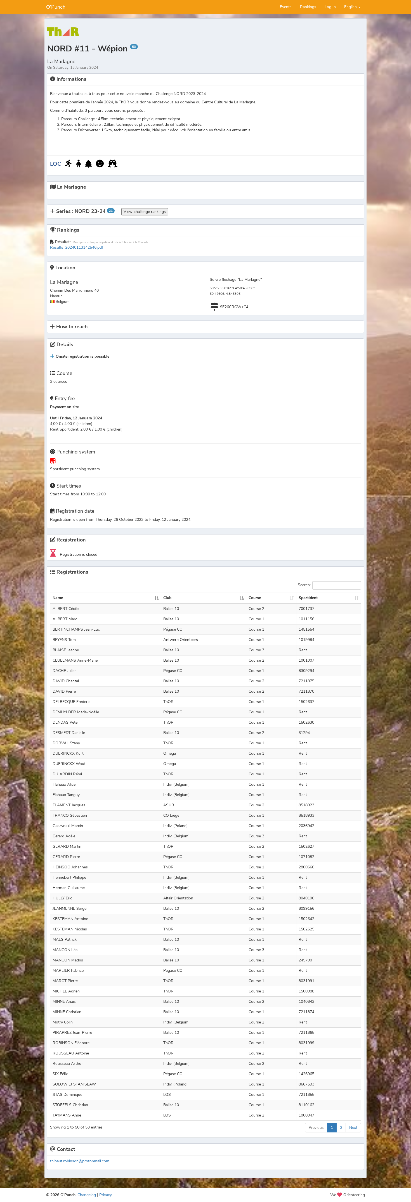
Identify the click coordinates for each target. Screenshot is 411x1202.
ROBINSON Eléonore (71, 1043)
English (351, 6)
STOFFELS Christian (70, 1105)
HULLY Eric (62, 898)
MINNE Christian (67, 1012)
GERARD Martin (67, 846)
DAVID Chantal (66, 681)
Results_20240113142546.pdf (76, 247)
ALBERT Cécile (66, 608)
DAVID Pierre (64, 691)
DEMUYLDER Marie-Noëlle (76, 712)
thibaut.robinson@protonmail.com (79, 1161)
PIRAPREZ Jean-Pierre (72, 1032)
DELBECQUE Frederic (71, 701)
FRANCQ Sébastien (70, 815)
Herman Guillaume (69, 887)
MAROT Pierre (65, 981)
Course (255, 597)
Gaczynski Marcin (68, 825)
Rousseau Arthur (68, 1063)
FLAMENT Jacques (69, 805)
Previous (316, 1127)
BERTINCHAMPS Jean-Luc (76, 629)
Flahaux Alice (64, 784)
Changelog (86, 1195)
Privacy (105, 1195)
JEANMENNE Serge (69, 908)
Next (353, 1127)
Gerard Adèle (64, 836)
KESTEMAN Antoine (70, 918)
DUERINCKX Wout (69, 763)
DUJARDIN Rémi (67, 774)
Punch (55, 7)
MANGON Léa (65, 949)
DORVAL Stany (66, 743)
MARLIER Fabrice (68, 970)
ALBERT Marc (65, 619)
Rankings (308, 6)
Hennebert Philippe (69, 877)
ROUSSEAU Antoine (71, 1053)
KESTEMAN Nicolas (70, 929)
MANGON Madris (68, 960)
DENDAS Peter (66, 722)
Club (167, 597)
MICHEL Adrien (66, 991)
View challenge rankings (145, 211)
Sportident (308, 597)
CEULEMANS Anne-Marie (75, 660)
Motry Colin (63, 1022)
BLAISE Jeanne (66, 650)
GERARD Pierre (66, 856)
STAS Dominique (67, 1094)
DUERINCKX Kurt (68, 753)
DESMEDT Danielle (69, 732)
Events (286, 6)
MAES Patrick (65, 939)
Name (58, 597)
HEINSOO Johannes (70, 867)
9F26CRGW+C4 (234, 307)
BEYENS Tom (64, 639)
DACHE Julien (65, 670)
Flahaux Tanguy (66, 794)
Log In (330, 6)
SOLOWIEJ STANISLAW (74, 1084)
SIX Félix (60, 1074)
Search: (304, 585)
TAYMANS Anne (67, 1115)
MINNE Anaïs (64, 1001)
